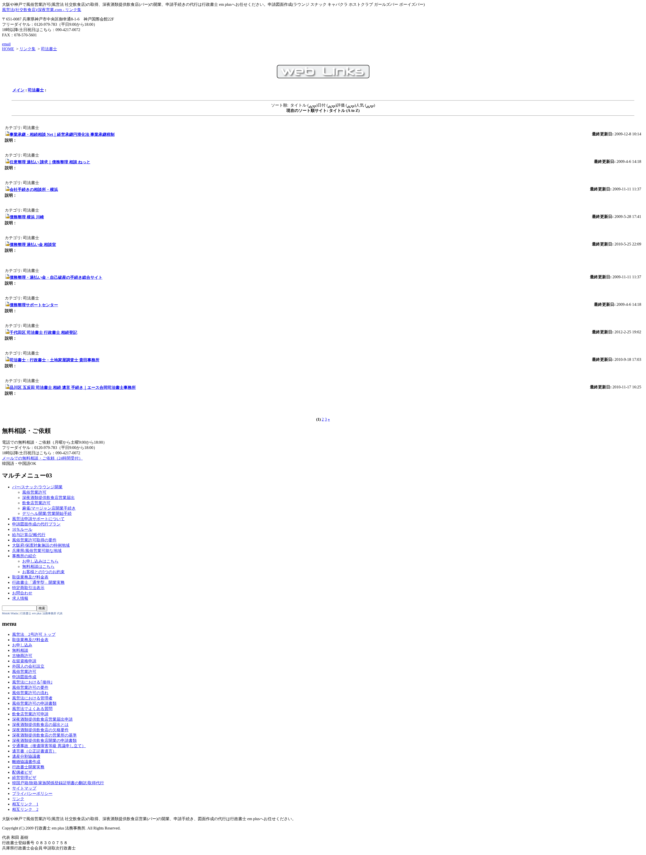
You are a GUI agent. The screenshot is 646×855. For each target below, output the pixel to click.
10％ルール (22, 529)
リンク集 (27, 49)
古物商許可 (22, 655)
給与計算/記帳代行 (28, 535)
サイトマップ (24, 788)
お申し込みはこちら (40, 561)
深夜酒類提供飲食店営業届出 (48, 497)
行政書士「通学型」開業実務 (38, 582)
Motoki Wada (10, 613)
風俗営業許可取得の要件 (34, 540)
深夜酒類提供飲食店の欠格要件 (40, 730)
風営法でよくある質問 (32, 709)
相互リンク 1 (25, 804)
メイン (18, 90)
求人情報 (20, 598)
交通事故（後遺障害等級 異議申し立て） (49, 746)
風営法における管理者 (32, 698)
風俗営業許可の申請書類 (34, 703)
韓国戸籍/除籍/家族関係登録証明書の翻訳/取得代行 (58, 783)
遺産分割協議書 (26, 756)
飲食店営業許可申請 (30, 714)
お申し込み (22, 645)
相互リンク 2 (25, 809)
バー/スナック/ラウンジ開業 (37, 487)
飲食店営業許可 (36, 503)
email (6, 44)
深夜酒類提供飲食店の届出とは (40, 724)
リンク (18, 799)
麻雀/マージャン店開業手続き (49, 508)
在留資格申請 (24, 661)
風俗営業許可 (34, 492)
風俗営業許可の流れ (30, 693)
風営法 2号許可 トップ (34, 634)
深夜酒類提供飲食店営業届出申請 (42, 719)
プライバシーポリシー (32, 793)
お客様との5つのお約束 (43, 572)
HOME (8, 49)
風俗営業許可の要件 (30, 687)
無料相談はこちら (38, 566)
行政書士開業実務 (28, 767)
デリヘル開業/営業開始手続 (47, 513)
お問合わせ (22, 593)
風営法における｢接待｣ (32, 682)
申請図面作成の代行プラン (36, 524)
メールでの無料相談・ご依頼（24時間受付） (42, 458)
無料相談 (20, 650)
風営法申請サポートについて (38, 519)
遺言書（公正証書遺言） (34, 751)
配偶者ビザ (22, 772)
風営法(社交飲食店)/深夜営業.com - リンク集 (41, 10)
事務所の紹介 (24, 556)
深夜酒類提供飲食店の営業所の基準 (44, 735)
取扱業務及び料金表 (30, 577)
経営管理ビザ (24, 777)
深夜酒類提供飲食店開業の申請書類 (44, 740)
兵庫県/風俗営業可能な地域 (37, 550)
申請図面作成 (24, 677)
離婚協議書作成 (26, 762)
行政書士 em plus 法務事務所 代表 (41, 613)
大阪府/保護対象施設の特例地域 (41, 545)
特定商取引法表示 (28, 588)
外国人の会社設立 (28, 666)
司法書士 (49, 49)
